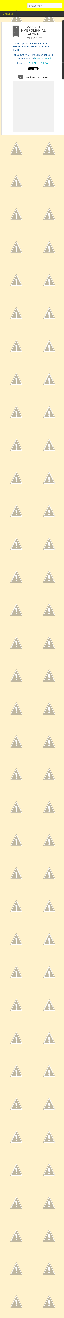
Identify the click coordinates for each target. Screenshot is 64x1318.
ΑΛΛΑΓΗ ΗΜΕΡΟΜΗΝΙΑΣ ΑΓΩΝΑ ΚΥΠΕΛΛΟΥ (33, 32)
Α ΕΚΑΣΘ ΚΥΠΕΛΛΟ (39, 63)
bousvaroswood (42, 58)
